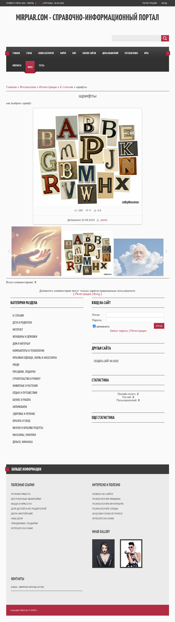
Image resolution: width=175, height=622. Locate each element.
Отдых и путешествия (25, 393)
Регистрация (150, 3)
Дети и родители (22, 322)
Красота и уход (21, 421)
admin (104, 220)
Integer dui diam (22, 528)
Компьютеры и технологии (28, 351)
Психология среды (105, 508)
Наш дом (17, 518)
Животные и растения (25, 386)
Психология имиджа (106, 499)
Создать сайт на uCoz (106, 361)
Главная (11, 87)
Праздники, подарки (24, 523)
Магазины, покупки (24, 435)
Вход (164, 3)
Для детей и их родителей (28, 508)
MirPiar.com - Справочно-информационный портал (87, 17)
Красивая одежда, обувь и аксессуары (35, 358)
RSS (38, 3)
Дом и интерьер (21, 344)
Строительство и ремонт (27, 379)
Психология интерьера (107, 503)
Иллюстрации (48, 87)
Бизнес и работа (22, 400)
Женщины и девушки (25, 336)
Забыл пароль (119, 330)
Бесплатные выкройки (26, 499)
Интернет (18, 329)
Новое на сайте (102, 494)
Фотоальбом (28, 87)
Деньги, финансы (23, 442)
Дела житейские (22, 513)
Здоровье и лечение (24, 414)
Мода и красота (21, 503)
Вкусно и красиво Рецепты (28, 428)
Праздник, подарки (24, 372)
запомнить (103, 326)
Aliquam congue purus (107, 513)
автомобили (20, 407)
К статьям (66, 87)
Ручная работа (20, 494)
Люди (16, 365)
